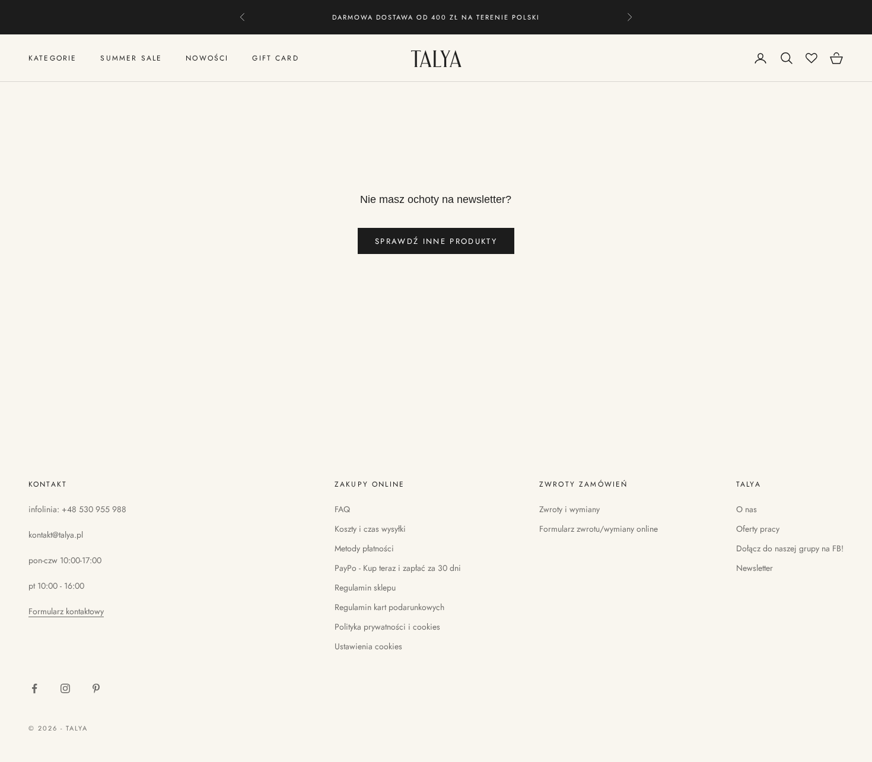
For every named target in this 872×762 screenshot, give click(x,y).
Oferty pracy (757, 529)
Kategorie (52, 58)
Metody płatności (364, 548)
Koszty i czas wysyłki (370, 529)
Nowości (207, 58)
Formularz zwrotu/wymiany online (598, 529)
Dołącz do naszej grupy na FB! (790, 548)
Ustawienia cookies (368, 646)
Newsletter (754, 568)
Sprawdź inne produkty (436, 241)
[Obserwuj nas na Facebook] (34, 688)
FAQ (342, 509)
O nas (746, 509)
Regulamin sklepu (365, 587)
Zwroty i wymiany (569, 509)
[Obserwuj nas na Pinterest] (96, 688)
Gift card (275, 58)
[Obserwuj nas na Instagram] (65, 688)
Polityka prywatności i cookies (387, 627)
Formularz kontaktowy (66, 611)
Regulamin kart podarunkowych (389, 607)
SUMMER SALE (131, 58)
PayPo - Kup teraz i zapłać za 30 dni (398, 568)
